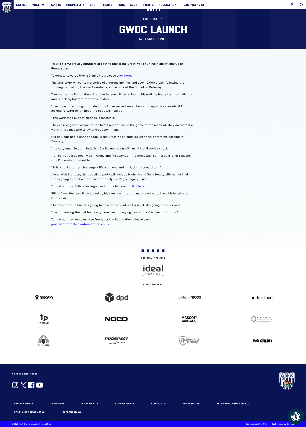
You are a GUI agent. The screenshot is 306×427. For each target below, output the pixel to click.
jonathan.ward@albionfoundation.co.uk (80, 224)
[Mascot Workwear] (189, 319)
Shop (93, 5)
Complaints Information (30, 412)
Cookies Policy (124, 403)
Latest (21, 5)
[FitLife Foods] (262, 297)
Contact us (158, 403)
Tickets (55, 5)
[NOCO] (117, 319)
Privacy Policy (23, 403)
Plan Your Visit (194, 5)
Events (148, 5)
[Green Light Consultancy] (262, 319)
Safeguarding (71, 412)
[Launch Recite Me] (296, 417)
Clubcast (291, 424)
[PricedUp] (44, 319)
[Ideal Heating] (153, 270)
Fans (121, 5)
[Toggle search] (301, 4)
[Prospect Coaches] (117, 340)
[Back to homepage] (7, 7)
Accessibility (89, 403)
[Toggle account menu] (292, 4)
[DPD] (117, 298)
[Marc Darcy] (44, 340)
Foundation (167, 5)
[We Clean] (262, 340)
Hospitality (75, 5)
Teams (107, 5)
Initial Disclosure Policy (232, 403)
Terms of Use (191, 403)
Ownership (57, 403)
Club (133, 5)
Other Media (268, 424)
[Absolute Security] (189, 341)
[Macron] (44, 297)
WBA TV (38, 5)
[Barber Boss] (189, 298)
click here (124, 75)
